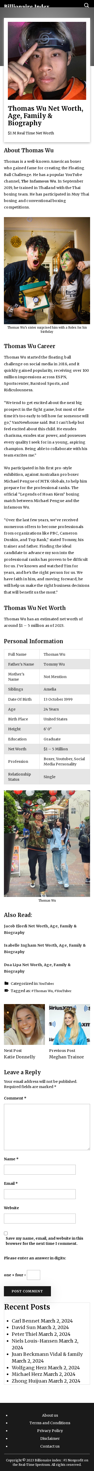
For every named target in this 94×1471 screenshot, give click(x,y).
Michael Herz (27, 1374)
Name (11, 1159)
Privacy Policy (50, 1430)
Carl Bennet (26, 1321)
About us (50, 1415)
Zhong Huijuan (29, 1381)
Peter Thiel (24, 1334)
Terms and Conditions (50, 1423)
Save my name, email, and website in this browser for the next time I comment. (44, 1241)
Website (11, 1208)
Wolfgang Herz (29, 1368)
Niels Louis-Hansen (35, 1341)
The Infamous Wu (38, 181)
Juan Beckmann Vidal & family (47, 1354)
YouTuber (46, 984)
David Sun (24, 1327)
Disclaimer (50, 1438)
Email (11, 1183)
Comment (15, 1098)
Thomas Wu (43, 991)
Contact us (50, 1446)
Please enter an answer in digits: (35, 1258)
